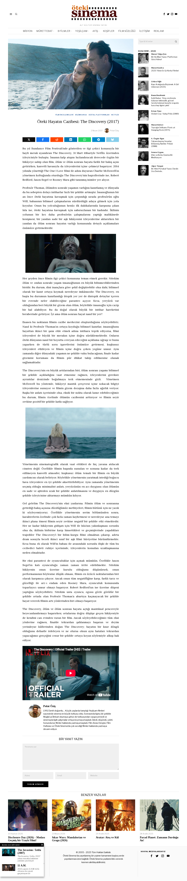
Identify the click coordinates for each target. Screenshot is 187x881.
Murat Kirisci (157, 125)
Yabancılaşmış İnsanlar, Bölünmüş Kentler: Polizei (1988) (162, 143)
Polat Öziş (114, 130)
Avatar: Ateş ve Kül (107, 837)
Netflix (115, 115)
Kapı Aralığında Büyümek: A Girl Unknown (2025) (165, 85)
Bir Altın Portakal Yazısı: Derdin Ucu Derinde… (164, 170)
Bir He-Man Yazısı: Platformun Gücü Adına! (164, 58)
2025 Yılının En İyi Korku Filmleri (165, 71)
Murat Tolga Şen (158, 54)
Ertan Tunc (156, 111)
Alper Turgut (157, 166)
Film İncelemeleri (64, 115)
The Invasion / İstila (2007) (29, 851)
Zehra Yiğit (156, 81)
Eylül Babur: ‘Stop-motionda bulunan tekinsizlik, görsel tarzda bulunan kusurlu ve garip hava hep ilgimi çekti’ (165, 102)
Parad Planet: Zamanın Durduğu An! (159, 839)
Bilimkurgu (81, 115)
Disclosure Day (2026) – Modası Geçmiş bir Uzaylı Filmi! (26, 839)
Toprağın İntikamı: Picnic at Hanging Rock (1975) (163, 128)
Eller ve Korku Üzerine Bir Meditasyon (162, 156)
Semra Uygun (157, 152)
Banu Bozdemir (158, 95)
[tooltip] (164, 14)
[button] (176, 41)
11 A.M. (22, 865)
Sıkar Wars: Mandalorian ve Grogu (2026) (69, 839)
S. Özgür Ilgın (157, 138)
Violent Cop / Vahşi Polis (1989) (165, 114)
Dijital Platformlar (99, 115)
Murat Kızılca (157, 68)
